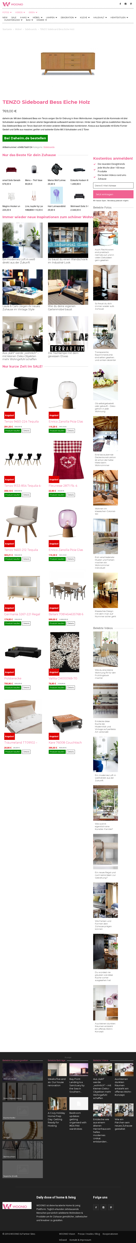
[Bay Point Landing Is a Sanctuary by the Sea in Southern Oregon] (78, 1069)
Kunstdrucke (12, 20)
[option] (11, 186)
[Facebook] (120, 4)
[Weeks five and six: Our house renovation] (57, 1069)
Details (26, 430)
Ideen (32, 12)
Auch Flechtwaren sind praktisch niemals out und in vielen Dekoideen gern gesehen (104, 254)
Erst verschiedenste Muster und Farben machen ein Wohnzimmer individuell (104, 562)
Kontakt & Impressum (80, 1239)
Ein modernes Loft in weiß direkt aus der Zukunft (18, 261)
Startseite (7, 29)
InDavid (63, 1239)
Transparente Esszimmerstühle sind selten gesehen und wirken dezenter (105, 356)
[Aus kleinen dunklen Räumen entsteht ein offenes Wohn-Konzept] (124, 1069)
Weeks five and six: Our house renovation (57, 1082)
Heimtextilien (118, 17)
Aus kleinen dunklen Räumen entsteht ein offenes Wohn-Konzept (105, 1027)
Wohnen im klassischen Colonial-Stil (105, 511)
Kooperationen (110, 1233)
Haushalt (98, 17)
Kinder (40, 20)
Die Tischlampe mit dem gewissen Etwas (63, 354)
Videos (18, 12)
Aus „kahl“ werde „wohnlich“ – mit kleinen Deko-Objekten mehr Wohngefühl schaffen (20, 356)
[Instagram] (125, 4)
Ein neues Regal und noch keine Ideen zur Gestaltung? (105, 875)
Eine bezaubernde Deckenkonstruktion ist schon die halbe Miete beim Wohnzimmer (105, 460)
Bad (28, 20)
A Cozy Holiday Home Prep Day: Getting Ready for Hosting (56, 1119)
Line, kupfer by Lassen (36, 206)
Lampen (50, 17)
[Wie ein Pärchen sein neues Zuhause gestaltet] (124, 1110)
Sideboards (31, 29)
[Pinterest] (131, 4)
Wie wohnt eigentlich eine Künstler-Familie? (104, 826)
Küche (83, 17)
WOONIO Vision (67, 1233)
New (4, 17)
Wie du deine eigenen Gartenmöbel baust (61, 308)
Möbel (36, 17)
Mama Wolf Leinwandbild (60, 180)
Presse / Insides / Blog (89, 1233)
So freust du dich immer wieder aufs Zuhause (104, 306)
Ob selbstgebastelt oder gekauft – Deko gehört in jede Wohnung (105, 407)
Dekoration (67, 17)
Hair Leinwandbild (57, 206)
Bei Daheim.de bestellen (25, 138)
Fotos (5, 12)
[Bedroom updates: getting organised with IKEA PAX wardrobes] (78, 1103)
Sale (13, 17)
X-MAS (23, 17)
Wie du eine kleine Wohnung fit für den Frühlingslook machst (105, 674)
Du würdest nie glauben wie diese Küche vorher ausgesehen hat (104, 976)
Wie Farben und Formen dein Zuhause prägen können (103, 925)
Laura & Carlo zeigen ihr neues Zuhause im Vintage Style (21, 308)
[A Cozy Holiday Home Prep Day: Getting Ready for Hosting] (57, 1103)
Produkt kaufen (12, 430)
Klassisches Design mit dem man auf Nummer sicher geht (105, 614)
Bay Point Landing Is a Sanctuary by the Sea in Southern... (76, 1085)
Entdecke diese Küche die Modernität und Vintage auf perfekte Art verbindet (105, 726)
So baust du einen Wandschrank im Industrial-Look (68, 261)
